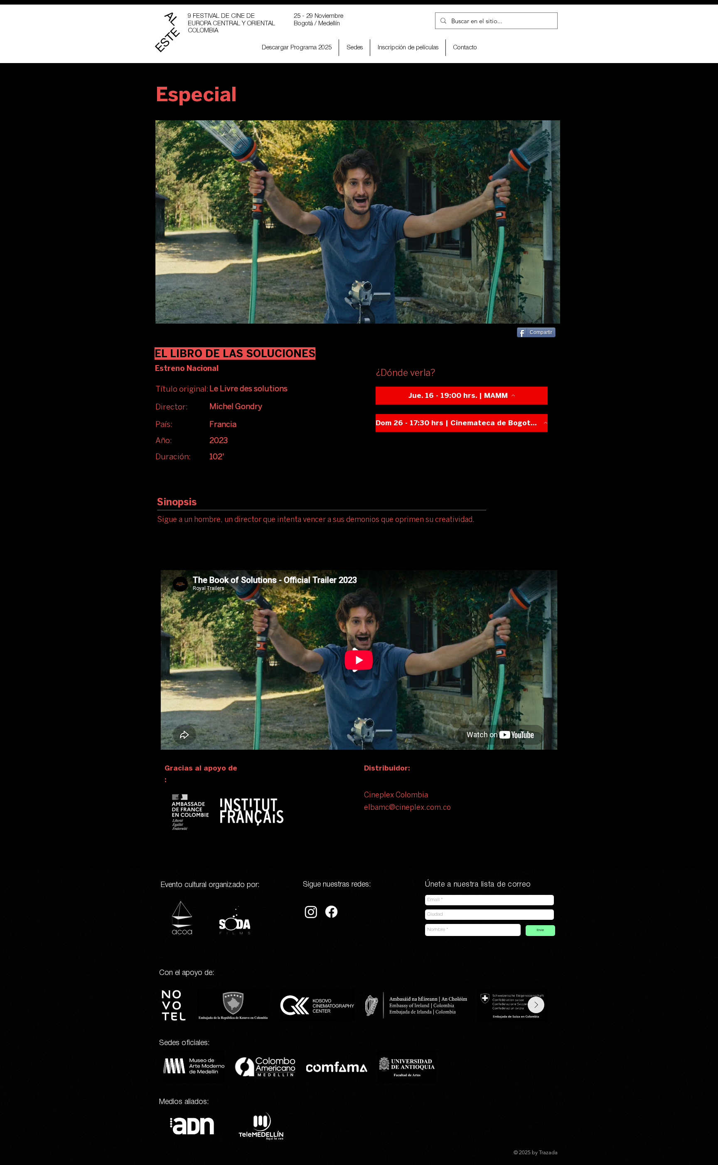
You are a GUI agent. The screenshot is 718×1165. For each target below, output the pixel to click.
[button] (407, 47)
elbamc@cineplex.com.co (407, 808)
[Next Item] (536, 1005)
